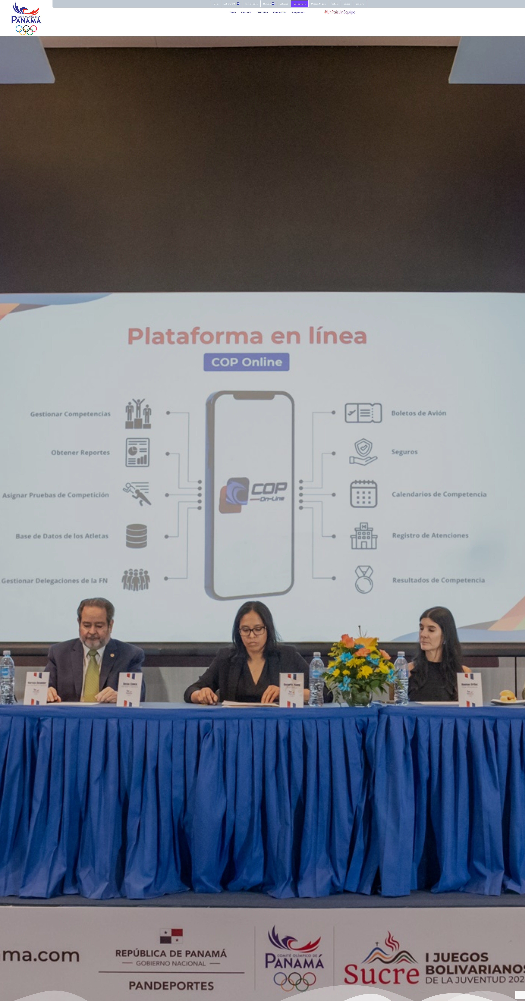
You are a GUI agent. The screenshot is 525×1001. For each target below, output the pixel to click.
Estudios (284, 4)
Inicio (215, 4)
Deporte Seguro (318, 4)
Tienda (232, 12)
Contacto (360, 4)
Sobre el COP (230, 4)
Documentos (300, 4)
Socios (347, 4)
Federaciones (251, 4)
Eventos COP (279, 12)
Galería (335, 4)
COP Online (262, 12)
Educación (246, 12)
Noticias (267, 4)
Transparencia (297, 12)
